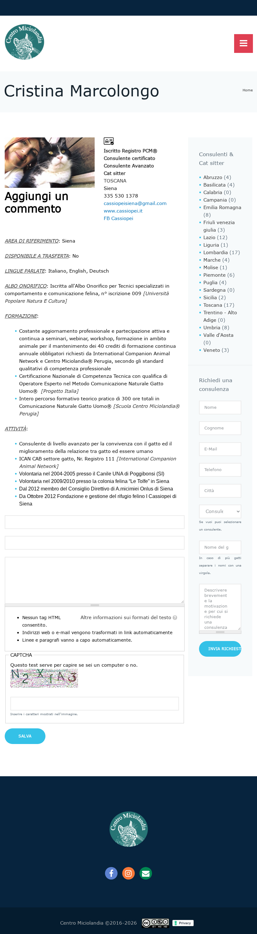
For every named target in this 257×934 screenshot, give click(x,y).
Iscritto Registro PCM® (130, 151)
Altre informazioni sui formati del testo (126, 617)
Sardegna (214, 290)
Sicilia (210, 298)
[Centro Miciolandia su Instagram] (128, 873)
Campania (215, 200)
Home (248, 90)
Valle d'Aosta (218, 335)
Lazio (209, 237)
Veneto (211, 350)
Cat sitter (114, 173)
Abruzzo (212, 177)
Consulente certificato (129, 158)
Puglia (210, 283)
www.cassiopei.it (123, 211)
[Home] (24, 42)
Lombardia (215, 252)
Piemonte (214, 275)
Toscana (115, 181)
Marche (212, 260)
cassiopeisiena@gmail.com (135, 203)
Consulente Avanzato (129, 166)
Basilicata (214, 185)
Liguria (211, 245)
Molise (210, 267)
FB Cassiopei (118, 218)
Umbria (211, 328)
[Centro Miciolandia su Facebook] (111, 873)
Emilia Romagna (222, 207)
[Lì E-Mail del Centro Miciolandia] (145, 873)
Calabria (212, 192)
